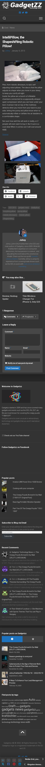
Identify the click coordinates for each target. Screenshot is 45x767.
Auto (32, 699)
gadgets (25, 706)
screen (20, 719)
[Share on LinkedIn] (20, 762)
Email (26, 348)
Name (8, 348)
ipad (28, 713)
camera (38, 700)
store (32, 719)
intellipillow (35, 208)
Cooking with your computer (23, 488)
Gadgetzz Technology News (22, 552)
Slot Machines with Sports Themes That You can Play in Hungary (26, 611)
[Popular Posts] (33, 639)
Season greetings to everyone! (20, 656)
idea (14, 713)
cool (6, 706)
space (28, 719)
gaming (4, 713)
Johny (7, 51)
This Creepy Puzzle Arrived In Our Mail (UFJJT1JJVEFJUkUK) (24, 555)
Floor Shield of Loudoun (21, 609)
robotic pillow (24, 215)
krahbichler (9, 716)
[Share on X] (3, 762)
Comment (9, 332)
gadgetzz (30, 709)
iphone (34, 713)
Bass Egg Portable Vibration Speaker (27, 502)
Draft (12, 706)
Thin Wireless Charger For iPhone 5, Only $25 (31, 299)
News (12, 28)
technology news (18, 722)
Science (14, 719)
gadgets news (23, 208)
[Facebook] (20, 12)
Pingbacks (30, 317)
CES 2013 (12, 208)
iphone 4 (40, 713)
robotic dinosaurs (10, 215)
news (36, 716)
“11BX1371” (6, 416)
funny (17, 706)
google (10, 713)
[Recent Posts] (12, 639)
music (28, 716)
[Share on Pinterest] (14, 762)
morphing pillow (9, 211)
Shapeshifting (8, 219)
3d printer (11, 700)
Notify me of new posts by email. (20, 363)
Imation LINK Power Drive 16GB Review (27, 482)
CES (12, 703)
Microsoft (23, 716)
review (10, 719)
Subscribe (8, 536)
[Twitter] (23, 12)
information (23, 713)
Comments (12, 317)
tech (35, 719)
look (18, 716)
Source (5, 134)
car (9, 703)
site (25, 719)
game (38, 710)
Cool (6, 28)
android (17, 700)
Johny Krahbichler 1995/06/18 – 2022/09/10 (26, 673)
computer (24, 703)
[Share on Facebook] (8, 762)
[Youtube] (26, 12)
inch (18, 713)
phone (4, 719)
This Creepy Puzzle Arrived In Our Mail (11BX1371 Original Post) (20, 596)
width (28, 722)
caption (5, 703)
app (21, 700)
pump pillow (22, 211)
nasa (32, 716)
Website (8, 356)
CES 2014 (17, 703)
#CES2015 (5, 700)
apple (25, 700)
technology (6, 722)
